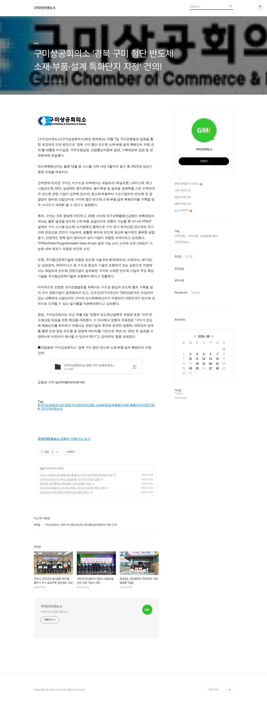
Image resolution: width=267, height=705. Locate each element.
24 (190, 368)
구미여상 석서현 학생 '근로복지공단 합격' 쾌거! (64, 492)
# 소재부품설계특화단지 (110, 405)
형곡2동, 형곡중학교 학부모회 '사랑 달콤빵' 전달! (65, 483)
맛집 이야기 (183, 197)
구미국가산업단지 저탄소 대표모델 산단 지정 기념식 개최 (70, 479)
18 (197, 363)
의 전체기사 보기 (64, 438)
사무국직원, (180, 236)
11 (197, 358)
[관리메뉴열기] (260, 7)
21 (217, 363)
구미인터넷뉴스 (45, 8)
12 (203, 358)
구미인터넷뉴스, (182, 242)
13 (210, 358)
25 (197, 368)
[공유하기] (52, 452)
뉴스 (42, 468)
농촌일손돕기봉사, (209, 236)
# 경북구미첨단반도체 (77, 405)
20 (210, 363)
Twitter (195, 292)
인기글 (189, 256)
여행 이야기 (183, 203)
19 (203, 363)
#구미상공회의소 (50, 405)
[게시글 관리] (57, 452)
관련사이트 (213, 689)
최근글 (178, 256)
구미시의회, (193, 236)
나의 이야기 (183, 190)
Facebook (181, 292)
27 (210, 368)
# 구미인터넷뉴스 (50, 408)
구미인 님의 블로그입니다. (54, 611)
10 (190, 358)
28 (217, 368)
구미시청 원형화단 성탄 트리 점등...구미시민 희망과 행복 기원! (72, 487)
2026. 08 (204, 336)
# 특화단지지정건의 (141, 405)
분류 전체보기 (187, 183)
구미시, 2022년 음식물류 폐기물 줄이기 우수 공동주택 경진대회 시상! (76, 474)
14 (217, 358)
